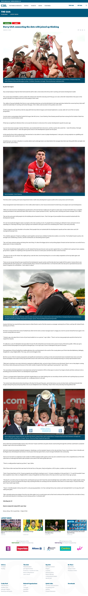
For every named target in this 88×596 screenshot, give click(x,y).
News (40, 6)
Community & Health (51, 576)
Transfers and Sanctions (52, 585)
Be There (70, 565)
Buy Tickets (71, 567)
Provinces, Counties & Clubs (30, 570)
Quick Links (49, 583)
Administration (27, 567)
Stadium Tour (4, 587)
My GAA (80, 5)
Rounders (25, 591)
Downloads (71, 583)
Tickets (33, 6)
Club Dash (4, 14)
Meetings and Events (6, 591)
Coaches (48, 570)
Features (48, 6)
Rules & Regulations (28, 572)
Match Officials (50, 574)
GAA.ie (3, 565)
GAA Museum (4, 585)
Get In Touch (26, 574)
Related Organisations (30, 583)
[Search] (86, 5)
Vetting (48, 589)
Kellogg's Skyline (5, 589)
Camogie (25, 587)
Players (47, 569)
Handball (25, 589)
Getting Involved (50, 567)
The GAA (71, 5)
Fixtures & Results (15, 6)
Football (3, 567)
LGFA (24, 585)
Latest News (14, 14)
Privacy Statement (50, 591)
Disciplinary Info (50, 587)
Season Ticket (71, 569)
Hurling (3, 569)
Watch (26, 6)
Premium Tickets (72, 570)
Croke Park (4, 583)
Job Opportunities (28, 569)
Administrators (50, 572)
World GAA (49, 578)
